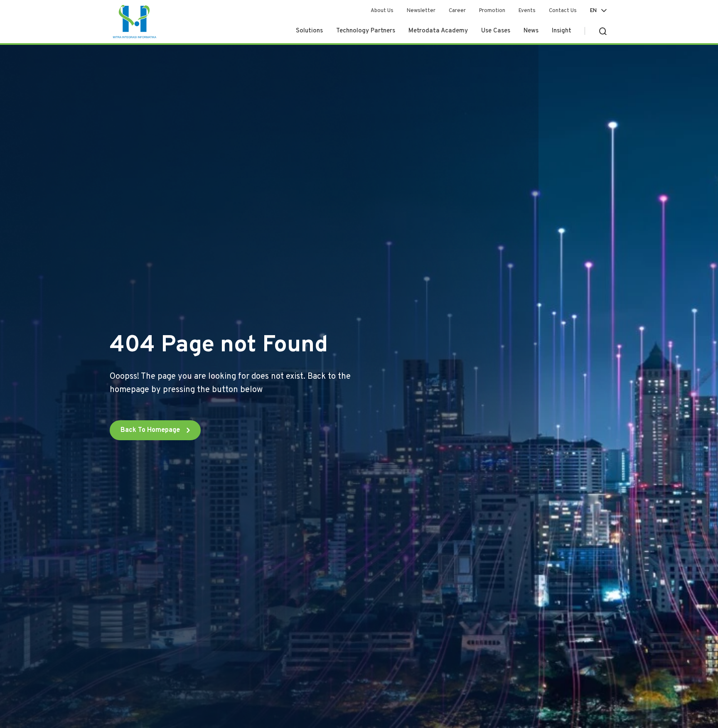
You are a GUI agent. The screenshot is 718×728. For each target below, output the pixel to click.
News (531, 31)
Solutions (309, 31)
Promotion (492, 10)
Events (527, 10)
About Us (382, 10)
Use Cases (495, 31)
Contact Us (563, 10)
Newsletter (421, 10)
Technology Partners (365, 31)
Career (457, 10)
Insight (561, 31)
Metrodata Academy (438, 31)
